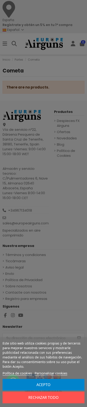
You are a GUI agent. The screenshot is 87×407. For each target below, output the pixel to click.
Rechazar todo (43, 397)
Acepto (43, 384)
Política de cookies (17, 373)
